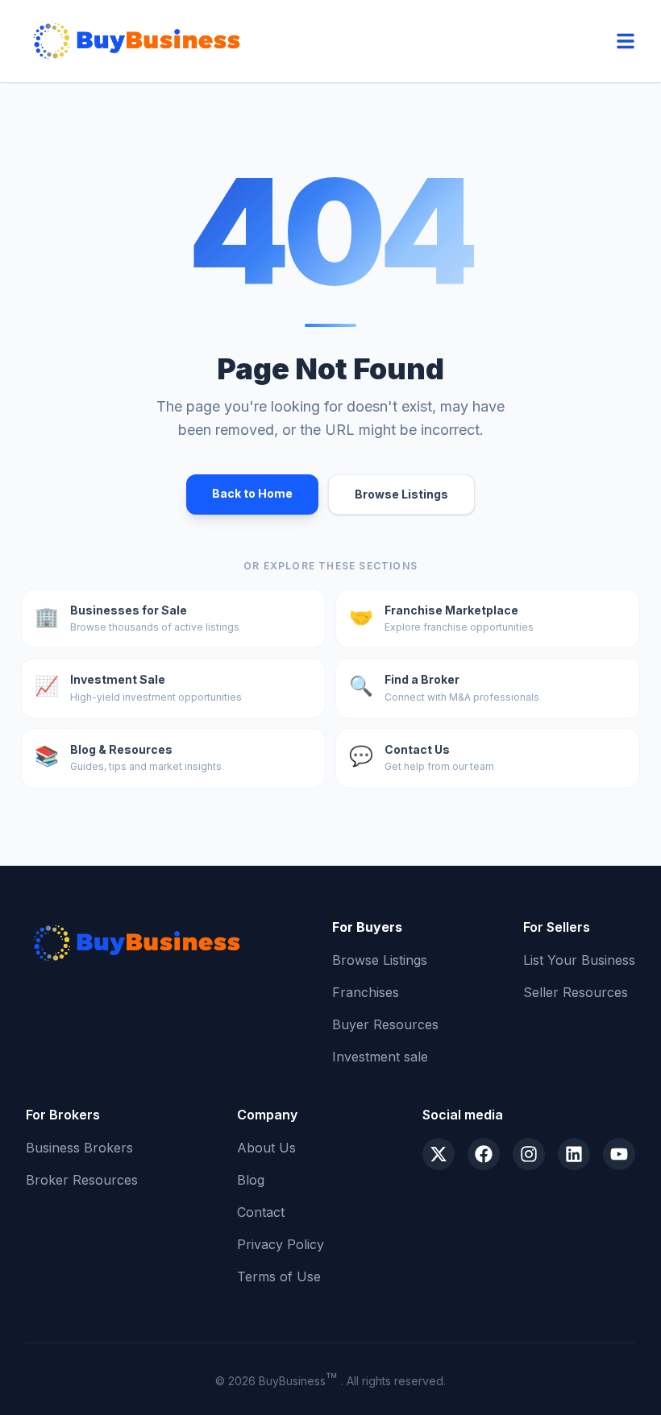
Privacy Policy (280, 1244)
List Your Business (579, 960)
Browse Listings (401, 494)
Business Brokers (79, 1148)
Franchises (365, 992)
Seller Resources (575, 992)
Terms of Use (279, 1276)
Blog (250, 1180)
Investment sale (380, 1057)
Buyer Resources (385, 1024)
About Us (266, 1148)
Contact (261, 1212)
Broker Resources (82, 1180)
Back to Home (252, 493)
